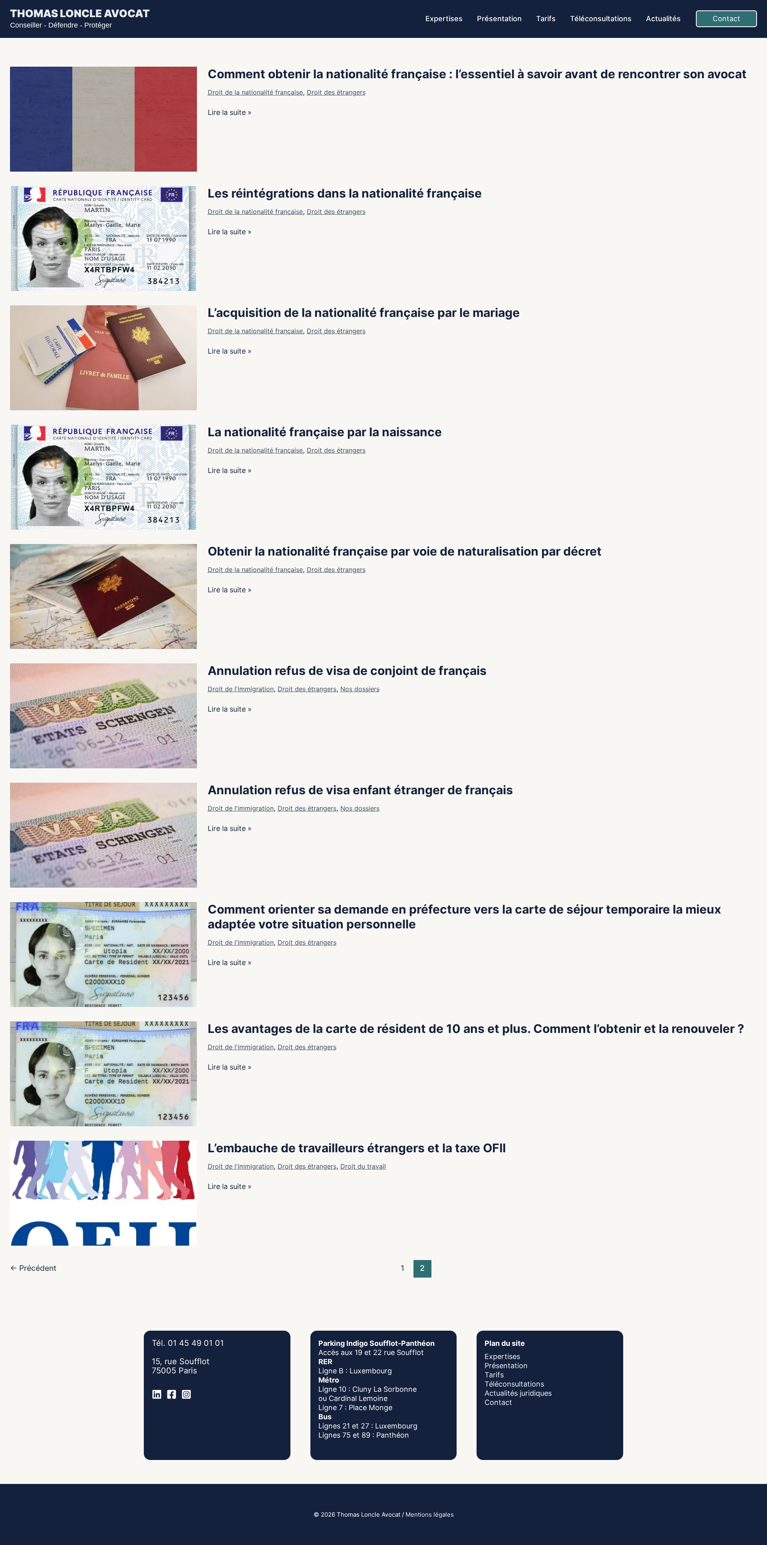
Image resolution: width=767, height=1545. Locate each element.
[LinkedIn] (157, 1394)
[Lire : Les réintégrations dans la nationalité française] (103, 237)
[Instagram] (186, 1394)
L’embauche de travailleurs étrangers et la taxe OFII (357, 1148)
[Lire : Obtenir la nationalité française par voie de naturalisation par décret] (103, 595)
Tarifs (494, 1375)
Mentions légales (429, 1514)
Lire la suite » (230, 112)
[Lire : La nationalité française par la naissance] (103, 476)
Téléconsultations (514, 1384)
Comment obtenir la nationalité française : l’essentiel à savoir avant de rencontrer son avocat (477, 74)
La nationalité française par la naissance (325, 432)
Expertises (502, 1356)
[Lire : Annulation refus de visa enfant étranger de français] (103, 834)
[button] (726, 18)
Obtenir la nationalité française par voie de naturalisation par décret (405, 551)
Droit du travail (363, 1166)
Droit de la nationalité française (255, 92)
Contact (498, 1402)
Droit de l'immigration (241, 689)
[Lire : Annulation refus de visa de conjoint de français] (103, 715)
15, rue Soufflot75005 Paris (180, 1366)
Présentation (506, 1365)
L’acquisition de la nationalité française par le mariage (364, 312)
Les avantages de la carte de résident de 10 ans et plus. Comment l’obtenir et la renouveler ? (476, 1028)
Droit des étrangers (336, 92)
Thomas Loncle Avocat (80, 13)
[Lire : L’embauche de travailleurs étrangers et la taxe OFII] (103, 1192)
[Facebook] (172, 1394)
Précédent (33, 1268)
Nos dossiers (360, 689)
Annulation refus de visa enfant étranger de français (360, 790)
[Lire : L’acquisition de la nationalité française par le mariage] (103, 357)
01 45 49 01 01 (196, 1343)
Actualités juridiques (518, 1393)
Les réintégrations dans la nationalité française (345, 193)
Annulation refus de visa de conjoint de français (347, 670)
